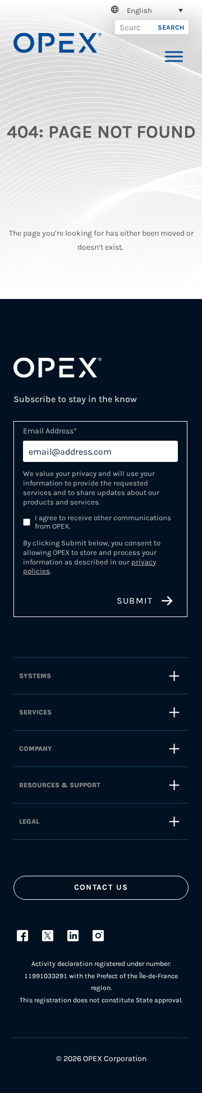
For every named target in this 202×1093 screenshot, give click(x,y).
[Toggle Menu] (174, 56)
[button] (145, 10)
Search (171, 27)
